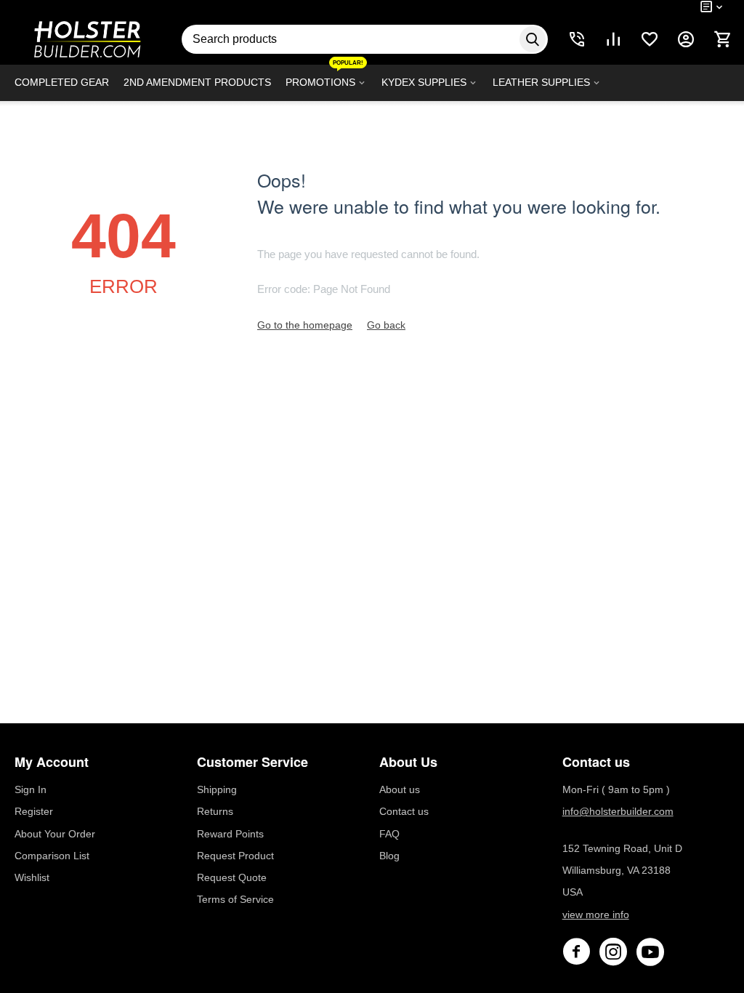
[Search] (532, 39)
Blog (389, 855)
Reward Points (230, 834)
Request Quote (232, 877)
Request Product (235, 855)
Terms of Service (235, 899)
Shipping (217, 789)
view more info (595, 914)
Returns (215, 811)
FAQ (389, 834)
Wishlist (32, 877)
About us (399, 789)
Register (34, 811)
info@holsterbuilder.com (618, 811)
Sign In (30, 789)
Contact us (404, 811)
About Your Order (55, 834)
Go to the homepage (304, 325)
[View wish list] (649, 39)
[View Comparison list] (613, 39)
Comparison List (52, 855)
